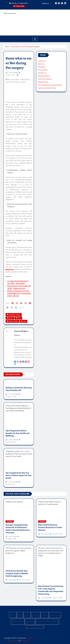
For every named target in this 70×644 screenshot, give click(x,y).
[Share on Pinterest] (30, 303)
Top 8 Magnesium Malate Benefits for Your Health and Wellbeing (17, 433)
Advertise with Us (44, 76)
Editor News (14, 641)
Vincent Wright (13, 72)
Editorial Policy (43, 82)
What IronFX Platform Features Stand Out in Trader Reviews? (50, 527)
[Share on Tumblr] (11, 307)
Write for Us (42, 73)
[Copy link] (21, 307)
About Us (41, 64)
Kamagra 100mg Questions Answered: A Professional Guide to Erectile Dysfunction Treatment (18, 528)
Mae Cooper (13, 536)
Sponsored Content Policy (47, 88)
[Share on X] (17, 303)
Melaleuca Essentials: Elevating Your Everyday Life (19, 389)
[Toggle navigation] (35, 39)
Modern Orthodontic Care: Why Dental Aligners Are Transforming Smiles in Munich (18, 293)
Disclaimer (41, 67)
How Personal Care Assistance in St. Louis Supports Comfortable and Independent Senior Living (50, 590)
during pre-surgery (14, 314)
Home (7, 46)
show (24, 321)
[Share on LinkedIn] (21, 303)
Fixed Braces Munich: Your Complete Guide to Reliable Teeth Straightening (17, 573)
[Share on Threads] (16, 307)
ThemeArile (25, 641)
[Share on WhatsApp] (25, 303)
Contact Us (42, 61)
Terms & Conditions (45, 79)
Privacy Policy (42, 70)
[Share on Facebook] (12, 303)
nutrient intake (13, 321)
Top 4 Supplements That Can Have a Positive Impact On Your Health (19, 475)
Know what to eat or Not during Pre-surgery (25, 46)
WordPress (30, 638)
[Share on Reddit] (7, 307)
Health (11, 318)
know (19, 318)
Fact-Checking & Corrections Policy (50, 85)
